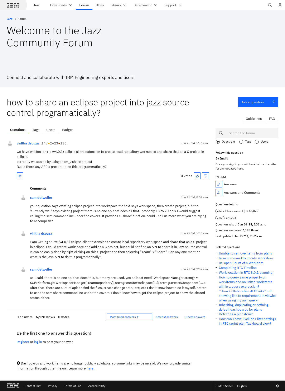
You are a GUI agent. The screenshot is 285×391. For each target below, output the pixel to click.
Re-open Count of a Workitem (241, 263)
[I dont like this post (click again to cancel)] (205, 175)
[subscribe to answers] (219, 184)
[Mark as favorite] (20, 175)
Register (23, 342)
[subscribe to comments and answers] (219, 192)
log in (38, 342)
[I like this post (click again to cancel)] (197, 175)
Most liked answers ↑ (124, 317)
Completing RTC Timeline (238, 268)
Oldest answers (194, 317)
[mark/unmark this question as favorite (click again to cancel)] (20, 175)
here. (90, 368)
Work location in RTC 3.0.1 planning (245, 272)
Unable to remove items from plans (245, 253)
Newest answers (166, 317)
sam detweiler (41, 197)
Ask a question (253, 102)
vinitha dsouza (28, 143)
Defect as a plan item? (236, 314)
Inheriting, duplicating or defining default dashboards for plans (243, 307)
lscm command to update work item (246, 258)
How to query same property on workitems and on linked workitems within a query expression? (245, 282)
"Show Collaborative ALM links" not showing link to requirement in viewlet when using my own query (247, 295)
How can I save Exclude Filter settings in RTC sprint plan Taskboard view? (247, 321)
